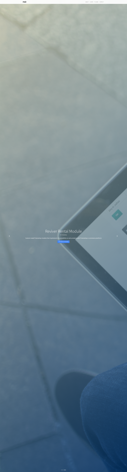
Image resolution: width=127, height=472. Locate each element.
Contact (101, 2)
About (87, 2)
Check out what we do (63, 240)
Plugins (96, 2)
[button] (9, 236)
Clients (91, 2)
